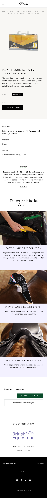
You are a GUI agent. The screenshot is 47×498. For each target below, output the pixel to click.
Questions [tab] (20, 389)
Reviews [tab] (8, 389)
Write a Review (30, 396)
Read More (23, 186)
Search (23, 472)
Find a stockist (13, 107)
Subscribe (40, 464)
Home (4, 11)
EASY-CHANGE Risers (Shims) (20, 11)
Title (4, 94)
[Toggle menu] (3, 4)
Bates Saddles (26, 490)
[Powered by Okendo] (9, 397)
